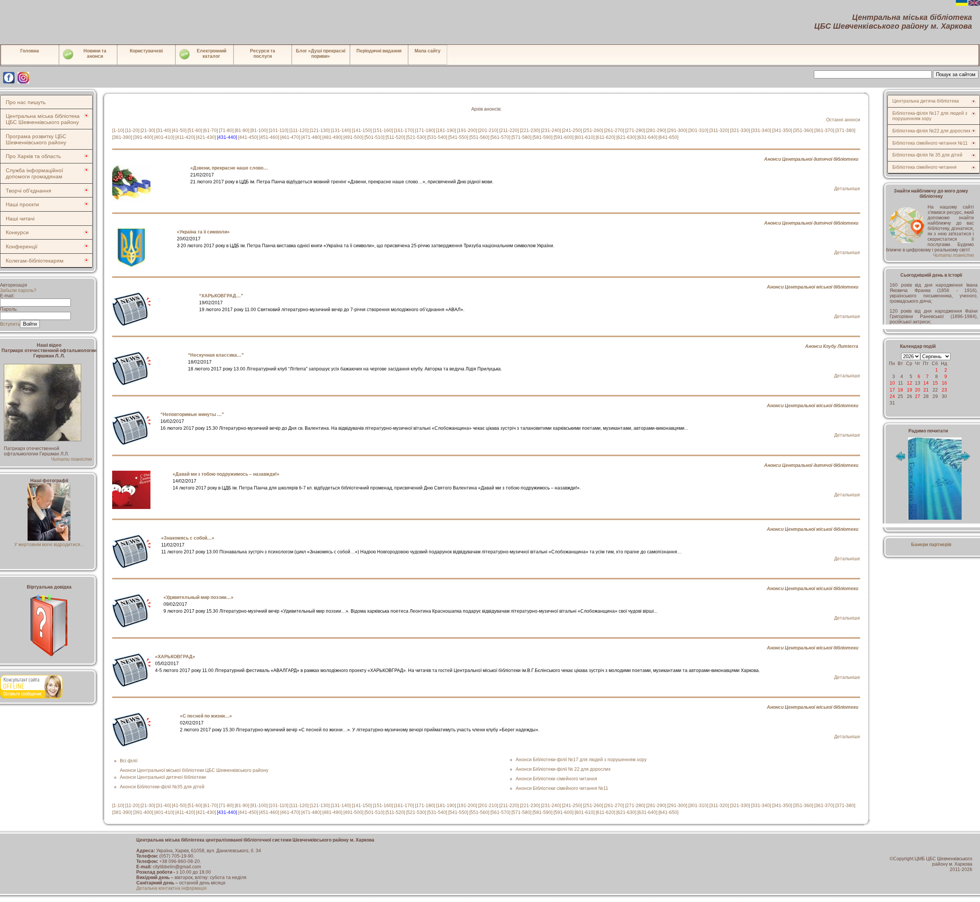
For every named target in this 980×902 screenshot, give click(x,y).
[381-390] (122, 137)
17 (892, 390)
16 (944, 383)
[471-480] (311, 137)
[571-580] (521, 137)
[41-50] (179, 130)
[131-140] (341, 130)
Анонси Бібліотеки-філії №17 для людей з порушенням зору (581, 759)
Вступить (10, 324)
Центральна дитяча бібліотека (925, 101)
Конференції (22, 246)
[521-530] (416, 137)
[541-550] (458, 137)
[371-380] (845, 130)
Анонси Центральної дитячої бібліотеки (811, 159)
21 (926, 390)
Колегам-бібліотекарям (35, 261)
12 (909, 383)
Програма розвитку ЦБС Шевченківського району (36, 139)
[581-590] (542, 137)
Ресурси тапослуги (262, 53)
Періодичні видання (379, 51)
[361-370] (824, 130)
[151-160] (383, 130)
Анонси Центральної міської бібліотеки (812, 287)
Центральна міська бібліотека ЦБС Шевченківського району (43, 119)
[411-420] (185, 137)
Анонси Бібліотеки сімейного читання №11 (562, 788)
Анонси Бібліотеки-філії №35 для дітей (162, 786)
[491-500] (353, 137)
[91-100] (259, 130)
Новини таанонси (94, 53)
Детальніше (847, 188)
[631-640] (647, 137)
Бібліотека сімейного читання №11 (930, 143)
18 (900, 390)
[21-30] (147, 130)
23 (944, 390)
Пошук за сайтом (955, 74)
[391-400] (143, 137)
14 (926, 383)
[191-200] (467, 130)
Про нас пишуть (26, 102)
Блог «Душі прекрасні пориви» (320, 53)
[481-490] (332, 137)
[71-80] (226, 130)
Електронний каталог (211, 53)
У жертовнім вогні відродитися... (49, 544)
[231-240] (551, 130)
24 (892, 396)
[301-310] (698, 130)
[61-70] (210, 130)
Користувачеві (146, 51)
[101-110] (278, 130)
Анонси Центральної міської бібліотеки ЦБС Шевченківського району (194, 770)
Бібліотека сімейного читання (924, 167)
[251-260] (593, 130)
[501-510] (374, 137)
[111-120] (299, 130)
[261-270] (614, 130)
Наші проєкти (22, 204)
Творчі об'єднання (28, 191)
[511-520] (395, 137)
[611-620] (605, 137)
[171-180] (425, 130)
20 (917, 390)
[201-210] (488, 130)
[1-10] (118, 130)
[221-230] (530, 130)
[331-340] (761, 130)
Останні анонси (843, 119)
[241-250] (572, 130)
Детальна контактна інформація (171, 888)
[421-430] (206, 137)
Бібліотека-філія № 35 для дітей (927, 155)
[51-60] (195, 130)
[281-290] (656, 130)
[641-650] (668, 137)
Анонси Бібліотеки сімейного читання (556, 778)
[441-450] (248, 137)
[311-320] (719, 130)
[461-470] (290, 137)
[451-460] (269, 137)
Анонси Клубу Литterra (831, 346)
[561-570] (500, 137)
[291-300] (677, 130)
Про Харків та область (33, 156)
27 (917, 396)
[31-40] (163, 130)
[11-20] (132, 130)
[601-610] (585, 137)
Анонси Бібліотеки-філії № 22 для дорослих (563, 769)
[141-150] (362, 130)
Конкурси (17, 232)
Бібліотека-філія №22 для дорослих (931, 131)
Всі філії (128, 760)
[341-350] (782, 130)
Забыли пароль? (18, 290)
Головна (29, 51)
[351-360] (803, 130)
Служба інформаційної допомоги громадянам (34, 173)
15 (935, 383)
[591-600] (563, 137)
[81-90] (242, 130)
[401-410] (164, 137)
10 (892, 383)
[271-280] (635, 130)
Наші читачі (20, 218)
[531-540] (437, 137)
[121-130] (320, 130)
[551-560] (479, 137)
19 (909, 390)
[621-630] (626, 137)
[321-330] (740, 130)
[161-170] (404, 130)
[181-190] (446, 130)
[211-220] (509, 130)
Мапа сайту (428, 51)
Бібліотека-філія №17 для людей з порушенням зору (929, 116)
